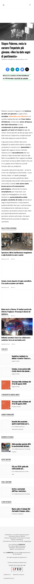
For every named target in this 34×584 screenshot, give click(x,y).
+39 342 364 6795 (20, 547)
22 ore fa (8, 344)
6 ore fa (7, 287)
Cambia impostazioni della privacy (17, 562)
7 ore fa (7, 315)
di (12, 406)
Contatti (7, 574)
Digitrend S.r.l (23, 557)
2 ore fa (7, 259)
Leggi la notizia (15, 361)
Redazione (12, 59)
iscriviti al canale (21, 78)
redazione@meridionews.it (18, 546)
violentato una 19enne (18, 116)
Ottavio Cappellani (18, 514)
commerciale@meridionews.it (22, 552)
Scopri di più (27, 541)
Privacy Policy (18, 574)
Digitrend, (3, 259)
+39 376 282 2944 (19, 549)
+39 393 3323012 (17, 554)
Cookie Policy (8, 578)
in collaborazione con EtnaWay (21, 494)
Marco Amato (17, 406)
